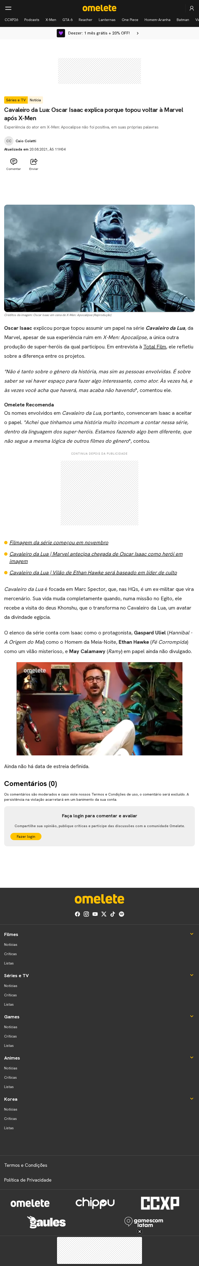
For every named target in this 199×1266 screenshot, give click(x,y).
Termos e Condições (25, 1165)
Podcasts (31, 19)
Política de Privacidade (28, 1180)
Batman (183, 19)
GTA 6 (67, 19)
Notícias (10, 944)
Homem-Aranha (157, 19)
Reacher (86, 19)
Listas (9, 963)
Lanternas (107, 19)
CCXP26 (11, 19)
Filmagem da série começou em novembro (58, 542)
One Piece (130, 19)
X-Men (51, 19)
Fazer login (26, 836)
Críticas (10, 954)
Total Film (154, 346)
